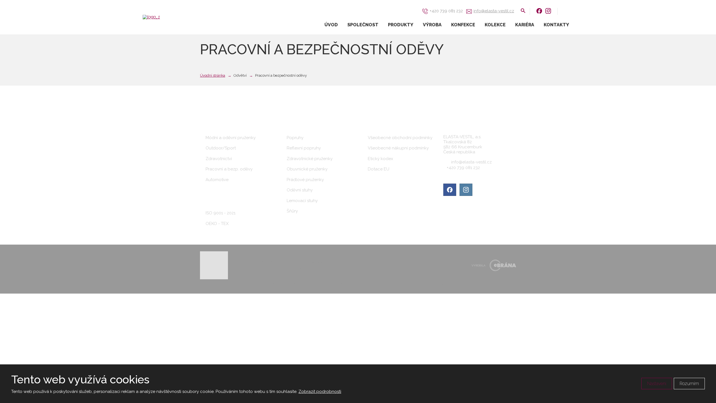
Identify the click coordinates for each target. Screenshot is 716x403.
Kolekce (495, 24)
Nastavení (656, 383)
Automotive (217, 179)
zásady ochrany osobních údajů (375, 283)
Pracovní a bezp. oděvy (229, 169)
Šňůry (292, 211)
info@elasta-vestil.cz (471, 162)
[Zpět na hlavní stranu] (171, 17)
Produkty (400, 24)
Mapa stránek (273, 268)
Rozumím (689, 383)
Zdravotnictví (219, 158)
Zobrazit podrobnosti (319, 391)
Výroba (432, 24)
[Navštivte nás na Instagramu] (548, 11)
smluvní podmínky (418, 283)
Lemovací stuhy (302, 200)
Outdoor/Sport (221, 148)
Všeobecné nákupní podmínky (398, 148)
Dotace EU (378, 169)
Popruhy (295, 137)
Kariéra (524, 24)
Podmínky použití (300, 268)
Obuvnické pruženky (307, 169)
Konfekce (463, 24)
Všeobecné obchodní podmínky (400, 137)
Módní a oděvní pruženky (231, 137)
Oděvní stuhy (300, 190)
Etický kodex (380, 158)
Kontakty (556, 24)
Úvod (331, 24)
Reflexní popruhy (304, 148)
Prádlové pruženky (305, 179)
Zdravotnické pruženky (310, 158)
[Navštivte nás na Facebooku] (539, 11)
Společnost (362, 24)
